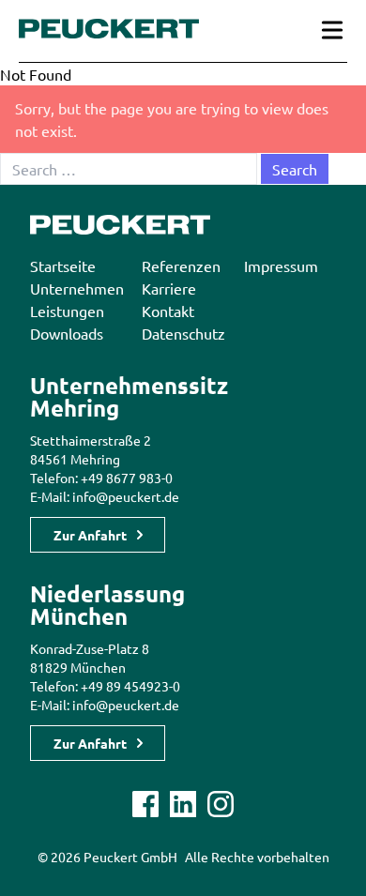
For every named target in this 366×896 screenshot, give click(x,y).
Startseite (63, 265)
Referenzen (181, 265)
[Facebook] (145, 804)
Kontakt (168, 310)
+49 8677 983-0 (127, 477)
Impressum (281, 265)
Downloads (66, 333)
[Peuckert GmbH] (109, 28)
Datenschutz (183, 333)
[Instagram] (220, 804)
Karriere (169, 288)
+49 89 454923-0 (130, 685)
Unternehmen (77, 288)
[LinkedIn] (183, 804)
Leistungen (67, 310)
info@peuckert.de (125, 496)
